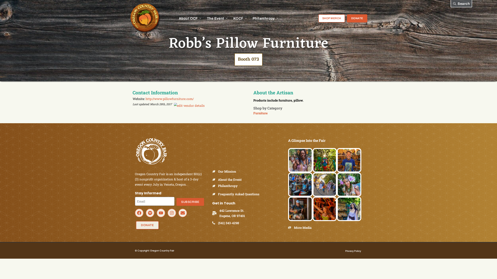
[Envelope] (182, 213)
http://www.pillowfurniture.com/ (170, 99)
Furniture (260, 113)
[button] (461, 3)
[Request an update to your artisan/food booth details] (189, 105)
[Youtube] (161, 213)
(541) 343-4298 (228, 223)
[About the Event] (215, 179)
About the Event (230, 179)
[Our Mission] (215, 171)
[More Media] (291, 227)
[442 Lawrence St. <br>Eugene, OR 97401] (215, 213)
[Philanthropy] (215, 185)
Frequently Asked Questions (238, 194)
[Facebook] (139, 213)
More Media (303, 228)
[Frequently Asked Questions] (215, 194)
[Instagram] (172, 213)
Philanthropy (228, 186)
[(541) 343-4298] (215, 222)
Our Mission (227, 171)
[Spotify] (150, 213)
